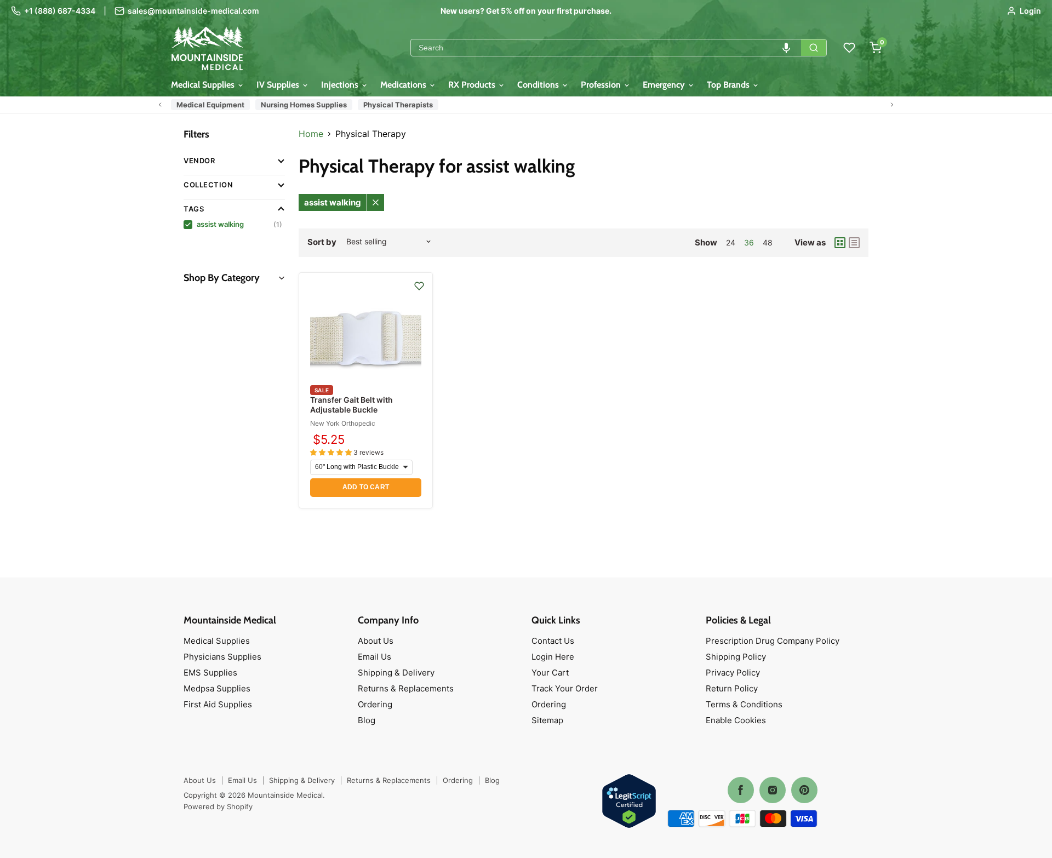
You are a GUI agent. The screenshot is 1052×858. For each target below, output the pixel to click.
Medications (404, 84)
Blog (366, 720)
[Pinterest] (804, 790)
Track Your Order (564, 688)
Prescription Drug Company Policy (772, 641)
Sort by (321, 242)
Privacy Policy (733, 672)
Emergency (665, 84)
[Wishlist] (849, 47)
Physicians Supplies (222, 656)
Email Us (374, 656)
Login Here (552, 656)
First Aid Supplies (218, 704)
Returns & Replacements (406, 688)
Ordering (375, 704)
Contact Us (552, 641)
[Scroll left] (160, 104)
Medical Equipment (210, 104)
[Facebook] (741, 790)
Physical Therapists (398, 104)
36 (749, 242)
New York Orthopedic (342, 423)
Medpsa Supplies (217, 688)
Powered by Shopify (218, 806)
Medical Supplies (204, 84)
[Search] (813, 47)
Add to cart (365, 487)
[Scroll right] (892, 104)
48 (768, 242)
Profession (602, 84)
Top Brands (729, 84)
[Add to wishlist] (419, 286)
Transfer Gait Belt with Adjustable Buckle (351, 404)
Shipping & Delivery (396, 672)
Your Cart (550, 672)
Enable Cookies (736, 720)
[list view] (854, 242)
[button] (786, 47)
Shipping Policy (736, 656)
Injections (341, 84)
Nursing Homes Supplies (304, 104)
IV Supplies (278, 84)
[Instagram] (772, 790)
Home (311, 134)
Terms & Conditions (744, 704)
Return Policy (732, 688)
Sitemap (547, 720)
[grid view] (839, 242)
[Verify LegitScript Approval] (629, 802)
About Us (375, 641)
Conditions (539, 84)
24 (730, 242)
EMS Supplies (210, 672)
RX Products (473, 84)
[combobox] (606, 47)
